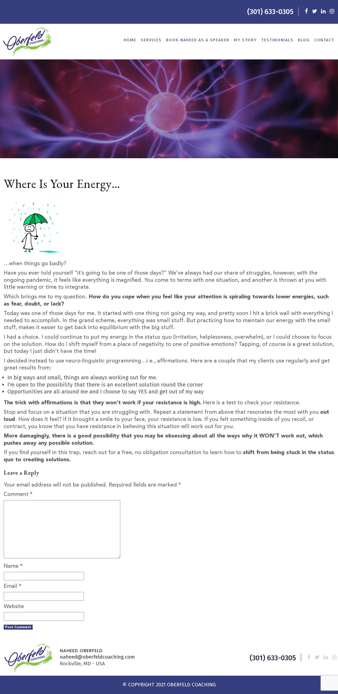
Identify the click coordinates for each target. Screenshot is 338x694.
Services (151, 40)
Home (130, 40)
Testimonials (277, 40)
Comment (18, 494)
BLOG (304, 40)
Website (14, 606)
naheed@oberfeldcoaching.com (97, 657)
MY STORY (245, 40)
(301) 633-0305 (270, 11)
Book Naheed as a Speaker (197, 40)
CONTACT (324, 40)
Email (12, 586)
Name (13, 566)
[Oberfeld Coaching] (27, 41)
